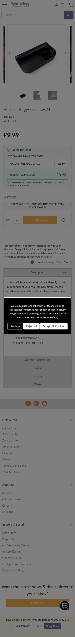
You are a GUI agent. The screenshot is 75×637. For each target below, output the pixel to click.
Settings (15, 326)
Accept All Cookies (53, 326)
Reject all (31, 326)
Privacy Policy (50, 317)
